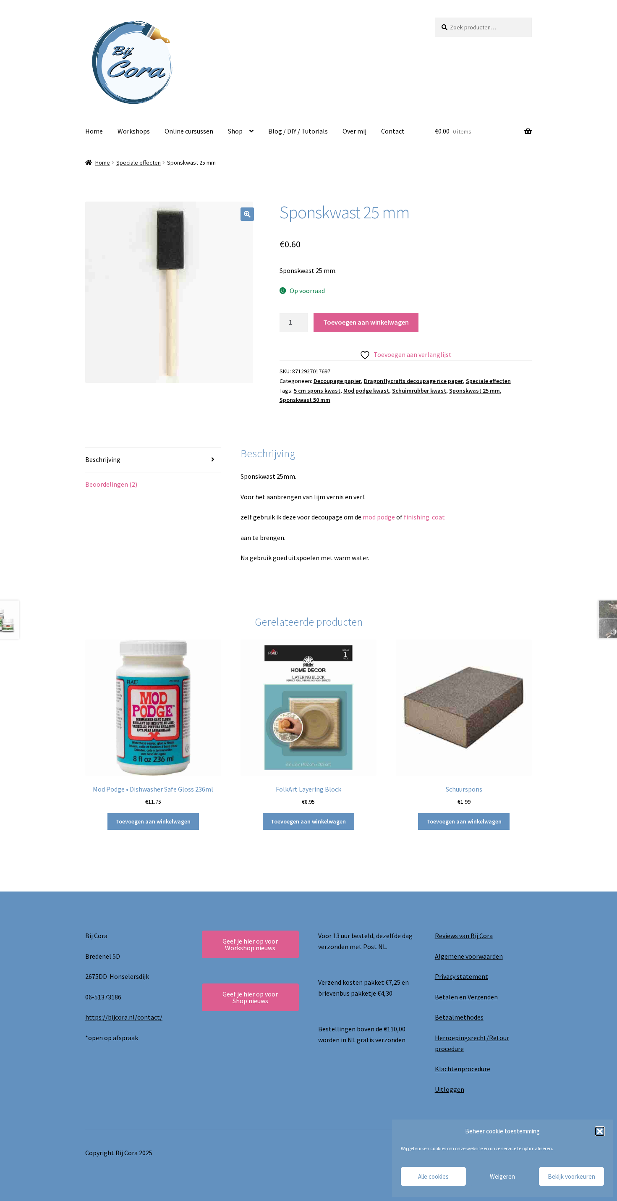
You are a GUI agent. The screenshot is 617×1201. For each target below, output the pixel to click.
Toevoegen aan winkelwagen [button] (153, 821)
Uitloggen (449, 1089)
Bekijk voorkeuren (571, 1176)
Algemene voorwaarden (469, 956)
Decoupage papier (337, 381)
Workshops (134, 131)
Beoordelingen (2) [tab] (111, 484)
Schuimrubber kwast (419, 390)
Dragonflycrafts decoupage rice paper (413, 381)
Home (94, 131)
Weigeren (502, 1176)
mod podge (379, 517)
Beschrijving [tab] (102, 459)
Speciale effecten (138, 162)
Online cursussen (189, 131)
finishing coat (425, 517)
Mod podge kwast (366, 390)
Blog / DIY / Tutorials (298, 131)
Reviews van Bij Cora (464, 935)
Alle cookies (433, 1176)
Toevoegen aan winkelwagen (366, 322)
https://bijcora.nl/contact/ (123, 1017)
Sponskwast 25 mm (474, 390)
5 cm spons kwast (317, 390)
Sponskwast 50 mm (305, 400)
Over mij (354, 131)
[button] (600, 1131)
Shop (235, 131)
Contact (393, 131)
